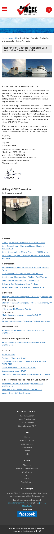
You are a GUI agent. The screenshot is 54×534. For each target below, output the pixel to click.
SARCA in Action (27, 440)
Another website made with (25, 531)
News (27, 478)
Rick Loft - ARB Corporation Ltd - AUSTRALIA (22, 389)
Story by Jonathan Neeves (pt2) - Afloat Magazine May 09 (27, 296)
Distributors (27, 472)
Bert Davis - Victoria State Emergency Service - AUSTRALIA (22, 384)
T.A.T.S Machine (27, 422)
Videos (27, 450)
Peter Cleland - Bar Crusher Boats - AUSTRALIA (23, 287)
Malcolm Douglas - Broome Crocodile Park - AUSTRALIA (26, 374)
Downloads (27, 447)
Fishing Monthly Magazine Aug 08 (16, 309)
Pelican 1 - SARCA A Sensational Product (20, 284)
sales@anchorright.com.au (19, 503)
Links (27, 454)
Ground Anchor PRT (27, 426)
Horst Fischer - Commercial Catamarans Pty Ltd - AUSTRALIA (23, 331)
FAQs (27, 475)
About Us (13, 38)
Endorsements (27, 444)
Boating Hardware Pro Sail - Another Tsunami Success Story (25, 268)
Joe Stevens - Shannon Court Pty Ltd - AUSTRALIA (24, 277)
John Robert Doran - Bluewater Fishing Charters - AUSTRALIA (23, 247)
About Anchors (8, 354)
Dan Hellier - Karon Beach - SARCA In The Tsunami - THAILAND (24, 362)
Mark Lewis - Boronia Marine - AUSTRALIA (20, 280)
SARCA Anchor (27, 416)
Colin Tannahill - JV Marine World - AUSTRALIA (22, 273)
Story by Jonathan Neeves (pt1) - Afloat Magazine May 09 (27, 303)
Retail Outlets (27, 482)
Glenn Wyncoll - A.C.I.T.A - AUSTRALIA (19, 367)
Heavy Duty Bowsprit (27, 419)
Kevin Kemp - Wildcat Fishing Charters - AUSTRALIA (25, 252)
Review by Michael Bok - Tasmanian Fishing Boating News (27, 321)
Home (4, 38)
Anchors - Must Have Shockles (15, 358)
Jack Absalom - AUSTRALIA (14, 371)
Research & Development (27, 468)
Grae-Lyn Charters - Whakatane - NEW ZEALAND (23, 242)
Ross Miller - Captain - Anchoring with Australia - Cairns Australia (26, 256)
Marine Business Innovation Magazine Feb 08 (21, 315)
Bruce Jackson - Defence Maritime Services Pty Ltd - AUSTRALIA (24, 343)
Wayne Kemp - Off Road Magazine (17, 393)
